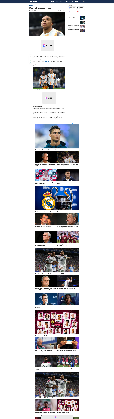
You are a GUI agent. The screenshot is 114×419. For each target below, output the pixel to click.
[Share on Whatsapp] (30, 60)
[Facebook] (75, 1)
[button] (74, 1)
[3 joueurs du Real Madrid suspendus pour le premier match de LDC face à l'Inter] (82, 22)
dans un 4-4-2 (47, 61)
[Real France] (35, 1)
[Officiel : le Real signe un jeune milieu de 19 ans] (82, 26)
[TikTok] (80, 1)
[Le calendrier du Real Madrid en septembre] (82, 30)
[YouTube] (77, 1)
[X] (76, 1)
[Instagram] (78, 1)
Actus (31, 5)
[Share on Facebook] (62, 10)
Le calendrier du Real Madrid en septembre (73, 29)
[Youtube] (80, 11)
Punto (30, 10)
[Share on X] (63, 10)
